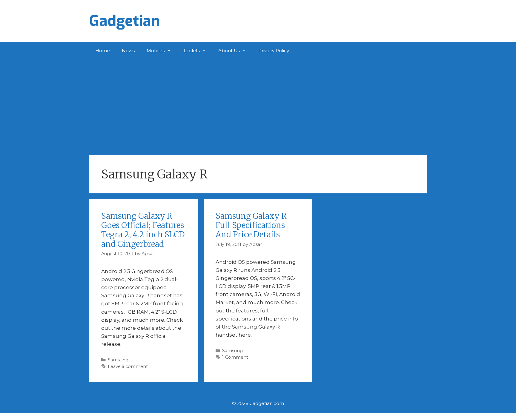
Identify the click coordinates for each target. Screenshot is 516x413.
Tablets (191, 50)
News (128, 50)
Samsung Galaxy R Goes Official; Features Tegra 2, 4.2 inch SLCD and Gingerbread (143, 230)
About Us (229, 50)
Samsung (118, 360)
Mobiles (156, 50)
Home (102, 50)
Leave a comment (128, 366)
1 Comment (235, 357)
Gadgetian (124, 21)
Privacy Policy (273, 50)
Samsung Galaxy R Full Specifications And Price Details (251, 225)
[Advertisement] (258, 104)
